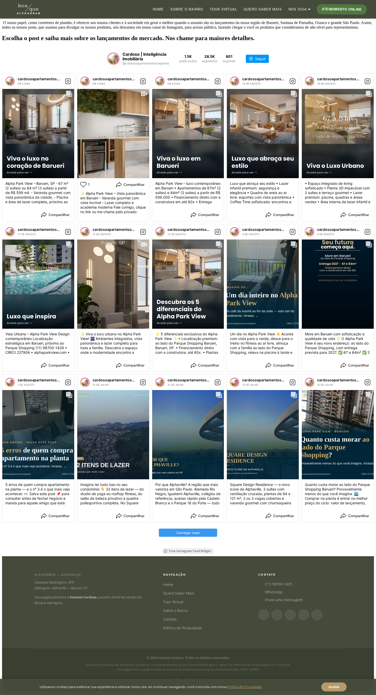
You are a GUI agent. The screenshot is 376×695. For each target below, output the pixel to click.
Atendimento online (341, 9)
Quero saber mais (263, 9)
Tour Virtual (173, 601)
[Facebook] (263, 614)
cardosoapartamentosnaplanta (45, 79)
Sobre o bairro (186, 9)
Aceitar (333, 687)
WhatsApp (274, 591)
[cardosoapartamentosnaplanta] (10, 81)
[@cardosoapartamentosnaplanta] (113, 59)
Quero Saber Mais (178, 593)
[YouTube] (290, 614)
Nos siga (298, 9)
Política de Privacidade (182, 627)
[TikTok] (317, 614)
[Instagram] (277, 614)
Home (158, 9)
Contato (169, 619)
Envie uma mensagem (284, 599)
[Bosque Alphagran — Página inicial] (28, 9)
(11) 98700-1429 (278, 584)
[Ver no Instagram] (68, 81)
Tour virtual (223, 9)
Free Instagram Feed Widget (190, 551)
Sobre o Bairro (175, 610)
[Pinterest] (303, 614)
